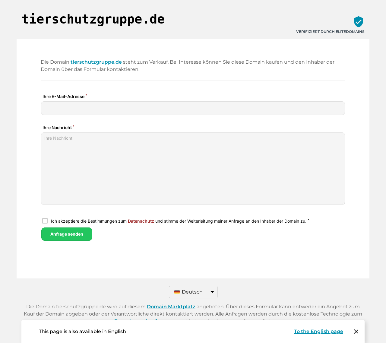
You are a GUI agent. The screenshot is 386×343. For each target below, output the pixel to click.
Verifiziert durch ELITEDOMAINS (330, 31)
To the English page (318, 331)
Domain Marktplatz (171, 307)
